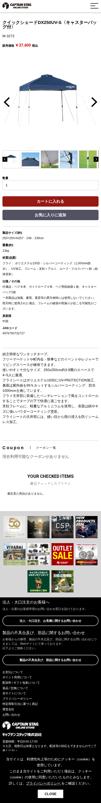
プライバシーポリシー (17, 698)
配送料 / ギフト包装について (21, 682)
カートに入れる (50, 201)
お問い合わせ (11, 714)
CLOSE (50, 794)
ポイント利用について (17, 677)
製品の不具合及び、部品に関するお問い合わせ (50, 660)
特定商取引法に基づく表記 (20, 704)
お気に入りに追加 (50, 215)
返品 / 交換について (15, 688)
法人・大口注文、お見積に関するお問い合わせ (50, 621)
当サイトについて (14, 693)
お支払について (12, 672)
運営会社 (8, 709)
